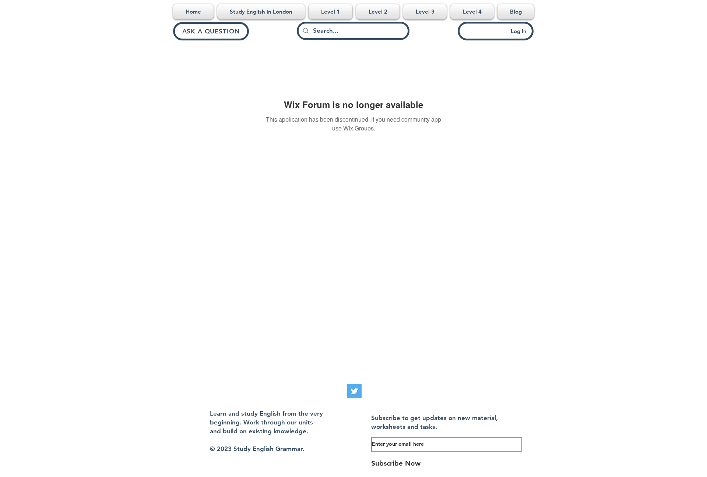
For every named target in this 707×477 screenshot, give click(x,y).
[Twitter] (354, 391)
